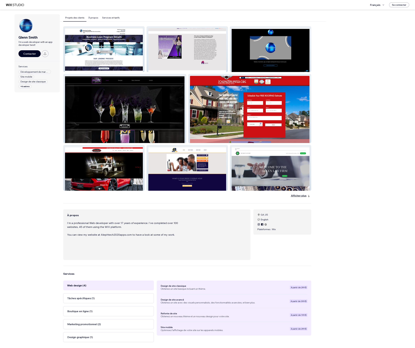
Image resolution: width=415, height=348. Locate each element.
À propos (93, 17)
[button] (104, 49)
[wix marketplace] (15, 5)
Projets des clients (74, 17)
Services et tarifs (111, 17)
